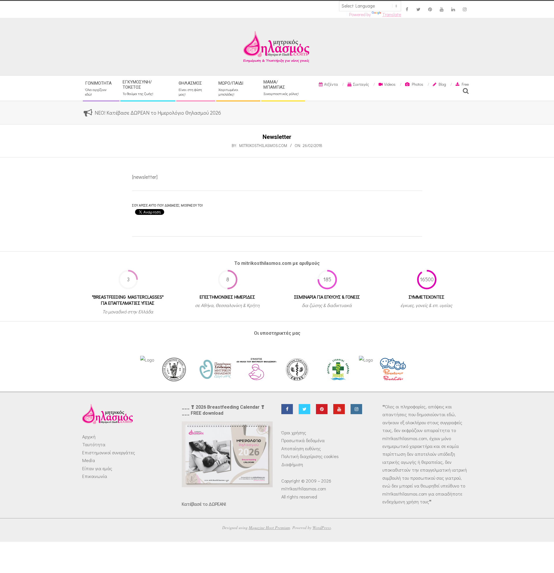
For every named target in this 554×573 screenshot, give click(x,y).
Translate (391, 14)
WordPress (321, 527)
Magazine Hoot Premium (269, 527)
